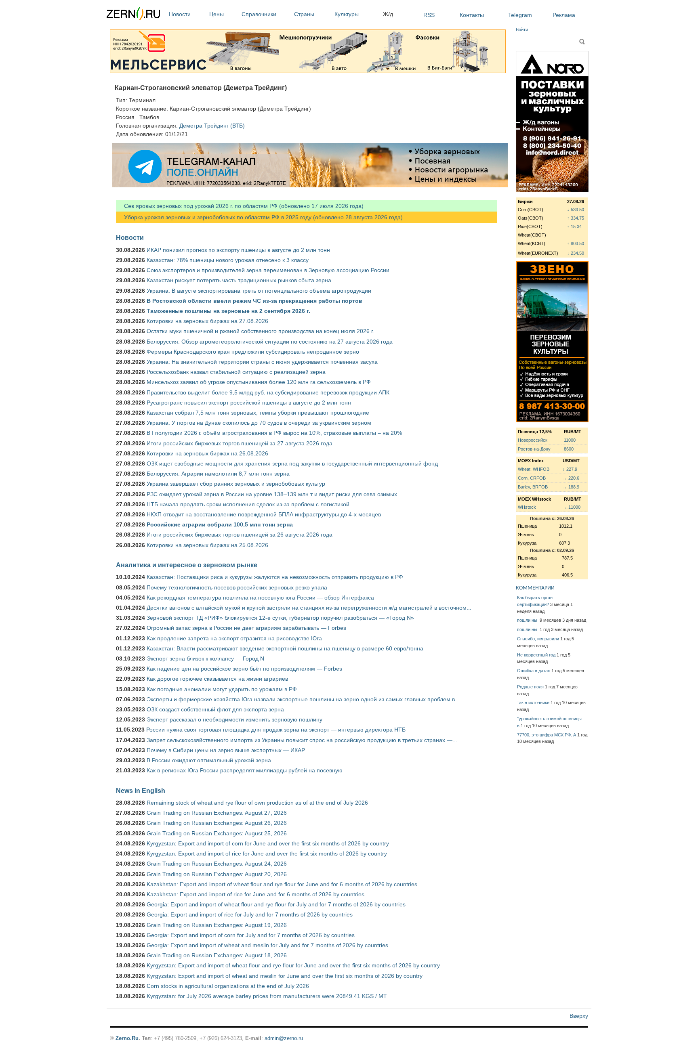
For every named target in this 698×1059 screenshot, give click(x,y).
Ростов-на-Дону (534, 449)
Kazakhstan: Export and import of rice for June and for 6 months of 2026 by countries (255, 894)
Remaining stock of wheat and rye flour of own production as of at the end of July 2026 (257, 802)
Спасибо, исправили (538, 638)
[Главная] (133, 15)
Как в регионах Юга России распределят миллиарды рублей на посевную (245, 770)
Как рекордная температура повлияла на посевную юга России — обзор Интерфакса (260, 597)
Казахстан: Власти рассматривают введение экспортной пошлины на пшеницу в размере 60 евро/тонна (285, 648)
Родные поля (530, 686)
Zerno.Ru (127, 1038)
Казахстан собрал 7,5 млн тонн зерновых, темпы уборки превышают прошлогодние (258, 412)
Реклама (564, 15)
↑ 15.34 (574, 226)
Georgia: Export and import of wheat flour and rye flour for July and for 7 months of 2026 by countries (276, 904)
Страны (304, 14)
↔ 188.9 (571, 486)
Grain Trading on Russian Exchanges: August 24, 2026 (217, 863)
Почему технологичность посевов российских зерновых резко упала (237, 587)
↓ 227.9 (570, 469)
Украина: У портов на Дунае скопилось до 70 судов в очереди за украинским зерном (259, 422)
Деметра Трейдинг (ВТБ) (212, 125)
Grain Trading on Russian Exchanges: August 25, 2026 (217, 833)
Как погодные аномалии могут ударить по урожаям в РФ (222, 689)
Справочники (259, 14)
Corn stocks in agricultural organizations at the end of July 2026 (228, 986)
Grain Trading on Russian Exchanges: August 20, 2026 (217, 874)
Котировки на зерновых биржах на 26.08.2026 (207, 453)
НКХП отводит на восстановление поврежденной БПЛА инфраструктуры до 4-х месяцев (264, 514)
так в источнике (533, 702)
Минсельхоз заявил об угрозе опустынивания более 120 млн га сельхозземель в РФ (259, 382)
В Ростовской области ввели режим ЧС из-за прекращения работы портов (254, 301)
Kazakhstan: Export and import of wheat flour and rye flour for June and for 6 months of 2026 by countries (282, 884)
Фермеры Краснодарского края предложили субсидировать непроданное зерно (253, 351)
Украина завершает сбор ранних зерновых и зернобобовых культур (236, 483)
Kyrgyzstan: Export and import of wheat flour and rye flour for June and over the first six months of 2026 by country (293, 965)
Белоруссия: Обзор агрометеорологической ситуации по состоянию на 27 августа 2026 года (270, 341)
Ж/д (388, 14)
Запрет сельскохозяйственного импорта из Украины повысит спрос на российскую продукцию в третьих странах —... (302, 740)
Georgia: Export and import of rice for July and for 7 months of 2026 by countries (250, 914)
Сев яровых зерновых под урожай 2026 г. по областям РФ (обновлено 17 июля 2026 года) (240, 206)
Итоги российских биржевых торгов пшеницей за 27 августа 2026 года (239, 443)
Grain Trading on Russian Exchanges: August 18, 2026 (217, 955)
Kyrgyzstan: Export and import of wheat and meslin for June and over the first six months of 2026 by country (285, 976)
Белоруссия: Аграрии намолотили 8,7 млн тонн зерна (218, 473)
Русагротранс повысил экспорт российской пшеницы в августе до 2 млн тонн (249, 402)
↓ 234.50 (575, 253)
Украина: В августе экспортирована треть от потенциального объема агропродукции (259, 290)
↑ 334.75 (575, 218)
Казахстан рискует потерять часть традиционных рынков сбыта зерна (239, 280)
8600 (569, 449)
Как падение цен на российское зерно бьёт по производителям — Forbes (244, 668)
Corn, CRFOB (532, 478)
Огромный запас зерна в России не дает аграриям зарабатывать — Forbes (246, 628)
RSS (429, 15)
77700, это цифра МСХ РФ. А (546, 734)
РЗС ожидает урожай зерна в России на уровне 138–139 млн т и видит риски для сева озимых (272, 494)
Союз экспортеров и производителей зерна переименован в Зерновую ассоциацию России (268, 270)
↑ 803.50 (575, 243)
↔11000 (572, 507)
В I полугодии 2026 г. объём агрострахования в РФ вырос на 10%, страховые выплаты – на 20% (274, 433)
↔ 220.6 (571, 478)
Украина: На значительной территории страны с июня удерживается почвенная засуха (262, 362)
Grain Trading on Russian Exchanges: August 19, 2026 (217, 925)
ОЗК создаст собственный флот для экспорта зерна (215, 709)
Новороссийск (532, 440)
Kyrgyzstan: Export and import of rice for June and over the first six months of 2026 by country (267, 853)
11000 (570, 440)
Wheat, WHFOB (533, 469)
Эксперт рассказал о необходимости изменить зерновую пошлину (234, 719)
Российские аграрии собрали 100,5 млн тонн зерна (220, 524)
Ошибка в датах (533, 670)
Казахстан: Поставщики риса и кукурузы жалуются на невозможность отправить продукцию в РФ (275, 577)
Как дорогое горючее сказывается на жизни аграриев (217, 678)
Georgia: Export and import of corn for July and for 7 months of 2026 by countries (251, 935)
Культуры (346, 14)
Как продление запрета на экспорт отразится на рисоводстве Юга (234, 638)
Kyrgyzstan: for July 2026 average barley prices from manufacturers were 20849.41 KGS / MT (267, 996)
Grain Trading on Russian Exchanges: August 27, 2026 (217, 812)
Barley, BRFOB (533, 486)
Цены (216, 14)
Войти (522, 29)
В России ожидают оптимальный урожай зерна (209, 760)
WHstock (527, 507)
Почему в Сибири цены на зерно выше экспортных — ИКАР (226, 750)
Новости (180, 14)
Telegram (520, 15)
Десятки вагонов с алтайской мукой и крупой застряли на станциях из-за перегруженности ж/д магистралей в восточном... (309, 607)
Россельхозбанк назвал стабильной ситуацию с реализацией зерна (236, 372)
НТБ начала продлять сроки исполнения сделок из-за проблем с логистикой (248, 504)
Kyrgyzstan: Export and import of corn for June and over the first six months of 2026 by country (268, 843)
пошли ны (527, 620)
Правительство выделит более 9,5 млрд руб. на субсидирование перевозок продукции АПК (268, 392)
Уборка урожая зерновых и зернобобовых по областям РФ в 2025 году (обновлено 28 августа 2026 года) (259, 217)
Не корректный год (536, 654)
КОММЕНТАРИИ (535, 588)
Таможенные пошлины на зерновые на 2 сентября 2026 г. (228, 311)
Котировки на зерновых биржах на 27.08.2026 (207, 321)
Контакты (472, 15)
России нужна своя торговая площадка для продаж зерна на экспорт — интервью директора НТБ (276, 729)
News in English (140, 790)
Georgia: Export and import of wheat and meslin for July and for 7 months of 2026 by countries (267, 945)
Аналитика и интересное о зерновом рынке (186, 564)
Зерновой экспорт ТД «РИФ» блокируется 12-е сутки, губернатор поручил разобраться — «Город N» (280, 617)
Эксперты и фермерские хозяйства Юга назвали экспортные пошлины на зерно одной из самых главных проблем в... (303, 699)
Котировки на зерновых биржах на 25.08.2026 (207, 545)
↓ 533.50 (575, 209)
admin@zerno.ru (284, 1038)
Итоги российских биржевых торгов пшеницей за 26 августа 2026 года (239, 534)
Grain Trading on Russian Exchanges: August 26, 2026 (217, 823)
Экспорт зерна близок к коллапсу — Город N (205, 658)
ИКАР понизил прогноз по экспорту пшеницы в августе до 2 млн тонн (238, 250)
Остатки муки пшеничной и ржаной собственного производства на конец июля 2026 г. (260, 331)
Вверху (579, 1016)
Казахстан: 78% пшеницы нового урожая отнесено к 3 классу (228, 260)
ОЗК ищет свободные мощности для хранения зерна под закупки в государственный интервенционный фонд (292, 463)
